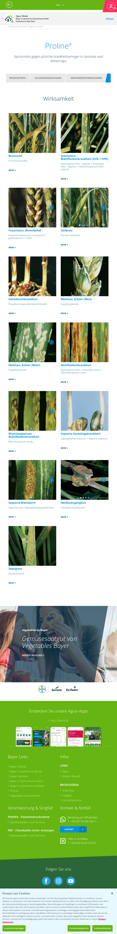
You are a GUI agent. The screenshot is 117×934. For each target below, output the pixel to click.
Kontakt (69, 829)
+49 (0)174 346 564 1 (83, 821)
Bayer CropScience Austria (26, 781)
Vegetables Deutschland (25, 795)
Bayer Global (18, 766)
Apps (65, 771)
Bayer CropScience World (26, 771)
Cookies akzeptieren (79, 928)
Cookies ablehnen (102, 928)
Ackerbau (68, 790)
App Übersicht (60, 720)
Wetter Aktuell (71, 776)
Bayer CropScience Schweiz (27, 786)
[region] (58, 911)
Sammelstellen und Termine (27, 822)
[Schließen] (2, 19)
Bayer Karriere (19, 776)
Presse (14, 791)
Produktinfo (17, 77)
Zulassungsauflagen (48, 77)
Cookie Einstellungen (14, 928)
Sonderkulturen (72, 800)
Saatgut (67, 795)
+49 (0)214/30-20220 (83, 843)
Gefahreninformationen (86, 77)
